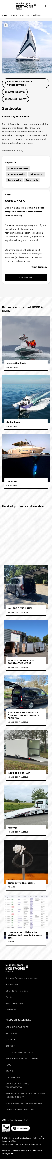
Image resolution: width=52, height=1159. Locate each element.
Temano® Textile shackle (21, 882)
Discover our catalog (12, 150)
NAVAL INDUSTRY (16, 92)
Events (9, 997)
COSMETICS (11, 1039)
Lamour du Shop (9, 1141)
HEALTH (9, 1071)
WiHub (11, 556)
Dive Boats (11, 481)
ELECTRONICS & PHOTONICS (19, 1052)
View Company (39, 266)
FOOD (8, 1064)
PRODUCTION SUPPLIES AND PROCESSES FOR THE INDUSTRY (25, 1095)
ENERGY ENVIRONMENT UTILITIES (22, 1058)
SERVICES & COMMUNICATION (20, 1109)
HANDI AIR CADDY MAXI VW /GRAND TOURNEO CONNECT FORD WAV (23, 715)
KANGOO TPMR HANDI (20, 608)
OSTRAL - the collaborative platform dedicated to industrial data (25, 935)
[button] (5, 6)
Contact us (11, 1009)
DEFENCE (10, 1046)
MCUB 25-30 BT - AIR (19, 773)
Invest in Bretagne (14, 1003)
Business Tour (12, 984)
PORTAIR (12, 828)
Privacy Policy (35, 1144)
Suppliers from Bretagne (20, 1138)
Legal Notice (7, 1144)
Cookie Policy (21, 1144)
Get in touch (26, 277)
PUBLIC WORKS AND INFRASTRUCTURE (24, 1103)
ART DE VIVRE (12, 1033)
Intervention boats (16, 363)
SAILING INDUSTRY (17, 99)
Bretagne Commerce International (22, 978)
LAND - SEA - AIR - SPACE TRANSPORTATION (19, 83)
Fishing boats (13, 422)
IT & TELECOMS (13, 1077)
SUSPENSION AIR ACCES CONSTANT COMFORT (21, 661)
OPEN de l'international (17, 990)
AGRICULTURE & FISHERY (17, 1027)
